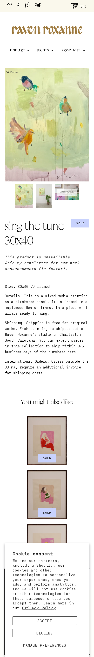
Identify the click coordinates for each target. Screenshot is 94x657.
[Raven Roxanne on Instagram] (29, 5)
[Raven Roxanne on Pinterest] (10, 6)
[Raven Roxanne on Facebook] (19, 6)
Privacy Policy (39, 608)
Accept (44, 620)
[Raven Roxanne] (47, 22)
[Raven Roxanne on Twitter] (39, 5)
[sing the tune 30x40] (24, 196)
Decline (44, 633)
